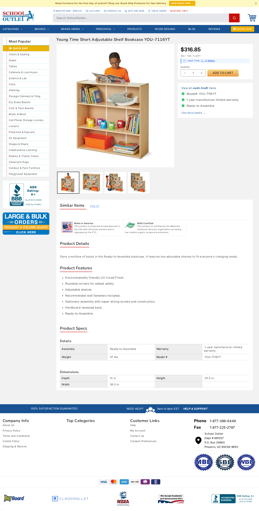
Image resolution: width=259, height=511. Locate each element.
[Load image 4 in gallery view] (139, 183)
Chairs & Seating (19, 54)
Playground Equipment (23, 173)
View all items (198, 88)
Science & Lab (18, 78)
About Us (8, 425)
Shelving (14, 90)
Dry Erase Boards (19, 102)
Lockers (14, 126)
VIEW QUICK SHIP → (182, 3)
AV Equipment (17, 138)
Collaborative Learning (23, 149)
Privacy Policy (11, 430)
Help (133, 425)
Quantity (185, 67)
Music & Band (17, 114)
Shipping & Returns (15, 446)
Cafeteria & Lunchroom (23, 72)
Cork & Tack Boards (21, 108)
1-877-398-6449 (223, 421)
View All (94, 206)
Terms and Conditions (16, 435)
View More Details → (193, 113)
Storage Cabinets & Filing (25, 96)
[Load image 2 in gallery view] (92, 183)
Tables (13, 66)
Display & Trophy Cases (23, 155)
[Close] (256, 3)
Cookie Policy (11, 441)
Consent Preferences (143, 441)
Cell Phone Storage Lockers (26, 120)
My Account (137, 430)
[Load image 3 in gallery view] (115, 183)
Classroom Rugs (19, 161)
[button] (252, 18)
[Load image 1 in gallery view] (68, 183)
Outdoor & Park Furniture (24, 167)
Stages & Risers (18, 143)
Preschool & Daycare (22, 132)
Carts (12, 84)
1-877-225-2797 (222, 428)
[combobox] (146, 18)
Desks (12, 60)
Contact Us (137, 435)
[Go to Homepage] (26, 16)
